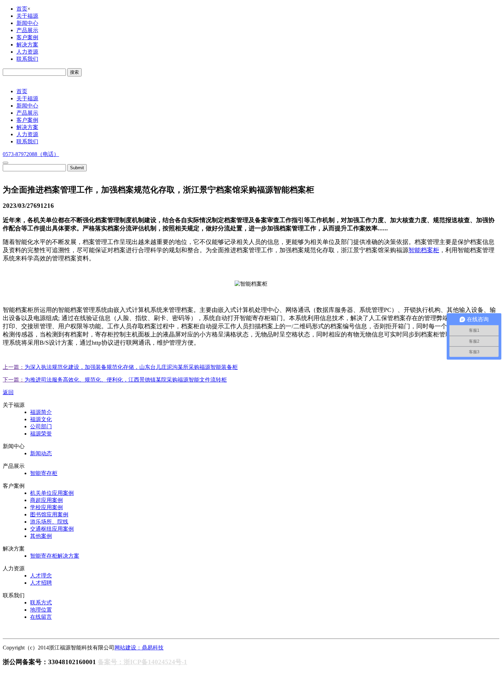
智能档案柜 (423, 250)
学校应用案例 (46, 507)
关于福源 (27, 16)
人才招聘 (41, 583)
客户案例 (27, 37)
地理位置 (41, 610)
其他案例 (41, 536)
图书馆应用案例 (49, 514)
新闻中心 (27, 23)
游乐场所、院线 (49, 522)
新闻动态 (41, 453)
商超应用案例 (46, 500)
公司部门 (41, 426)
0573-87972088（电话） (31, 154)
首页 (21, 9)
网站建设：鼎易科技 (139, 647)
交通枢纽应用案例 (52, 529)
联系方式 (41, 602)
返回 (8, 392)
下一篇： (14, 380)
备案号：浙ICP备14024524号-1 (142, 661)
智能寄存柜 (43, 473)
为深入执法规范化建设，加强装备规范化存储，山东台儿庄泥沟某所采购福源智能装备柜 (131, 367)
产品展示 (27, 30)
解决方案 (27, 44)
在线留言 (41, 617)
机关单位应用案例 (52, 493)
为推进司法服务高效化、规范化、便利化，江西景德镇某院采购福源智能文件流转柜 (126, 380)
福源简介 (41, 412)
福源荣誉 (41, 433)
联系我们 (27, 59)
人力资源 (27, 52)
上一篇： (14, 367)
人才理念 (41, 575)
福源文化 (41, 419)
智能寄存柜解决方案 (54, 556)
